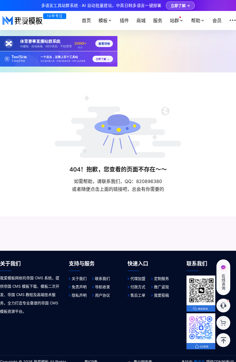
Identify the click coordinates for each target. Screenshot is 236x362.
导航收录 (102, 286)
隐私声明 (79, 295)
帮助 (195, 20)
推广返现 (161, 286)
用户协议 (102, 295)
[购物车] (223, 323)
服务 (157, 20)
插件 (124, 20)
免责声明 (79, 286)
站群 (174, 20)
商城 (141, 20)
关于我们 (79, 278)
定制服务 (161, 278)
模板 (103, 20)
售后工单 (137, 295)
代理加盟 (137, 278)
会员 (217, 20)
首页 (86, 20)
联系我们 (102, 278)
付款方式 (137, 286)
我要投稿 (161, 295)
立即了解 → (180, 5)
